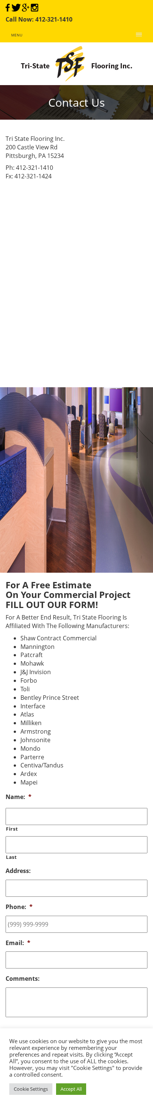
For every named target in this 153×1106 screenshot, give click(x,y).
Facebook (8, 8)
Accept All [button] (71, 1089)
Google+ (25, 8)
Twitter (15, 8)
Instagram (34, 8)
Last (11, 857)
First (12, 828)
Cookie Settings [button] (31, 1089)
